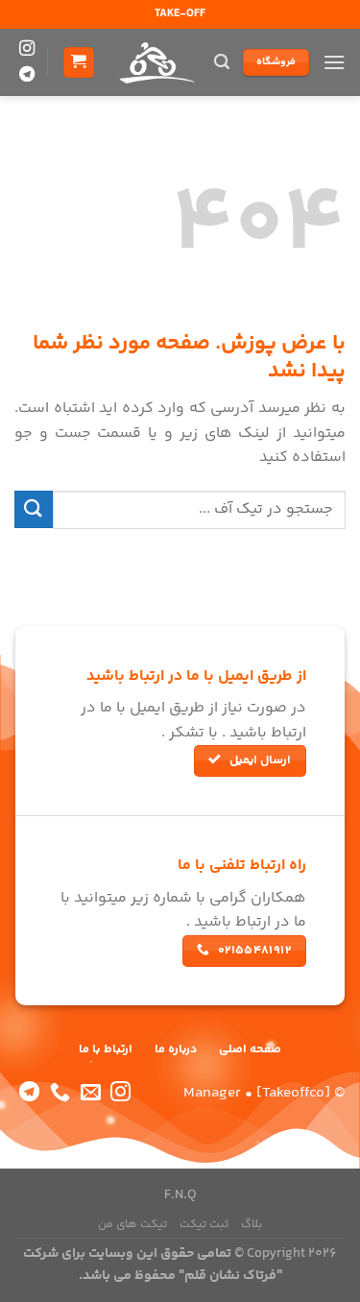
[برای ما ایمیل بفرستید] (91, 1093)
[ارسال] (33, 509)
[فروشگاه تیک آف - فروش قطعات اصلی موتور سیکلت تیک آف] (155, 62)
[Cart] (79, 63)
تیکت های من (132, 1225)
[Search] (221, 62)
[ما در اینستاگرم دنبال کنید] (27, 49)
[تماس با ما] (60, 1093)
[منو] (334, 61)
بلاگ (251, 1225)
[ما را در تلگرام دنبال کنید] (27, 75)
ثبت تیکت (204, 1225)
